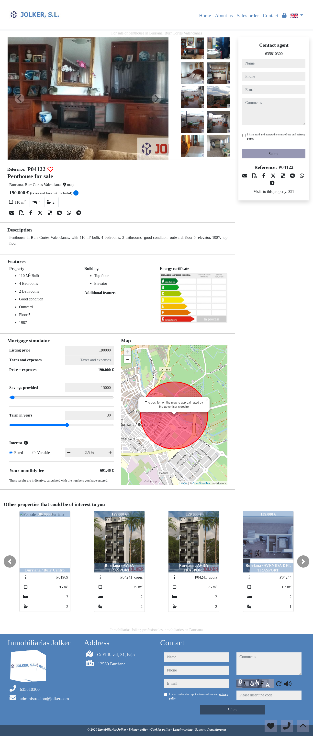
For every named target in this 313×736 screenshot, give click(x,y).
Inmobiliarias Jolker (112, 729)
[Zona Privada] (284, 15)
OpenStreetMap (201, 483)
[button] (10, 561)
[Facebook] (31, 213)
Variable (43, 452)
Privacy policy (139, 729)
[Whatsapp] (69, 213)
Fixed (18, 452)
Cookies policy (160, 729)
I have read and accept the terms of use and (276, 136)
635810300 (274, 54)
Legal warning (183, 729)
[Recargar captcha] (279, 684)
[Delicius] (50, 213)
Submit (273, 154)
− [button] (127, 359)
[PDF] (22, 213)
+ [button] (127, 352)
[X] (41, 213)
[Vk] (60, 213)
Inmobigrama (216, 729)
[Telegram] (78, 213)
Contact (270, 15)
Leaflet (183, 483)
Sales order (248, 15)
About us (224, 15)
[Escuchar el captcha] (288, 684)
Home (205, 15)
